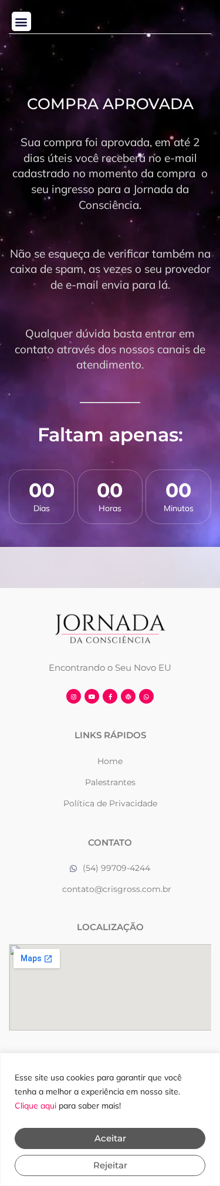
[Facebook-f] (110, 696)
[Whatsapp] (146, 696)
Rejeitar (110, 1165)
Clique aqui (35, 1105)
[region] (110, 1119)
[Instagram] (73, 696)
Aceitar (110, 1138)
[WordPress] (128, 696)
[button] (21, 21)
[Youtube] (91, 696)
